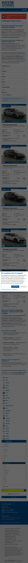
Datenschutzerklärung (6, 289)
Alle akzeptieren (15, 286)
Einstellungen (23, 286)
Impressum (14, 289)
